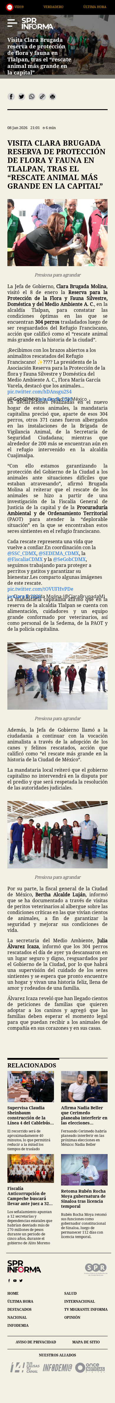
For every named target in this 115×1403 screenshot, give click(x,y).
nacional (17, 1317)
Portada (99, 6)
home (13, 1293)
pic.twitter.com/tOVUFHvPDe (40, 589)
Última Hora (60, 6)
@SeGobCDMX (69, 559)
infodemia (18, 1325)
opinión (72, 1317)
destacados (19, 1309)
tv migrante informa (86, 1309)
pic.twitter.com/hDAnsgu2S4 (39, 391)
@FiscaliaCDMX (25, 559)
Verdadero (19, 6)
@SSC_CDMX (21, 553)
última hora (20, 1301)
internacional (79, 1301)
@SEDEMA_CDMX (59, 553)
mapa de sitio (86, 1342)
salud (70, 1293)
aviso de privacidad (36, 1342)
